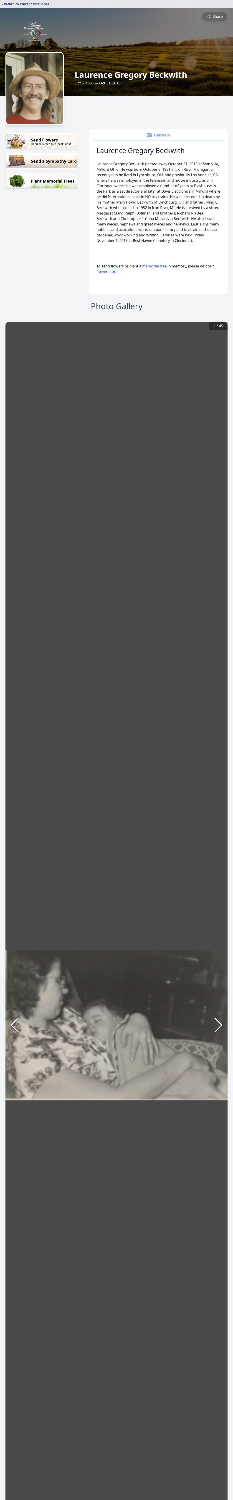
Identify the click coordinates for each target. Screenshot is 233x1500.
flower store (107, 271)
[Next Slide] (218, 1025)
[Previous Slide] (14, 1025)
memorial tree (154, 266)
